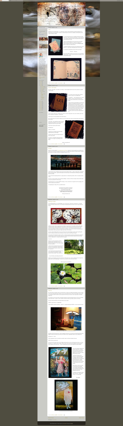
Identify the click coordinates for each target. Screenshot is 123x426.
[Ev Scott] (39, 33)
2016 (41, 84)
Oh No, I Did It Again (52, 87)
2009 (41, 107)
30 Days (50, 148)
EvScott (41, 57)
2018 (41, 81)
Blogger (72, 423)
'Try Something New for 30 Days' (62, 150)
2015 (41, 85)
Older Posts (81, 417)
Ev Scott (40, 32)
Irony (49, 29)
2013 (41, 102)
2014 (41, 101)
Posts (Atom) (54, 419)
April (42, 90)
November (42, 86)
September (43, 87)
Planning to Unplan (52, 201)
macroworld (64, 423)
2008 (41, 108)
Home (66, 417)
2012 (41, 103)
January (42, 91)
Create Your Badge (41, 34)
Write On (50, 290)
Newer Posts (51, 417)
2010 (41, 106)
